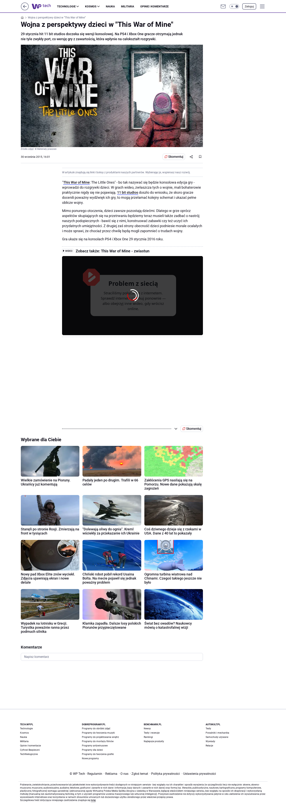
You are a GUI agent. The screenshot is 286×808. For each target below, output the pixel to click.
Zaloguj (249, 6)
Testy (208, 728)
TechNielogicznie (29, 754)
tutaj (93, 800)
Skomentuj (175, 157)
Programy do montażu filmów (98, 741)
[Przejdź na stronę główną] (25, 9)
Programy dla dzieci (92, 750)
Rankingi (148, 737)
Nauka (110, 6)
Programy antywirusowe (95, 745)
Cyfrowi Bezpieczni (30, 750)
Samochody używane (217, 737)
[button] (234, 6)
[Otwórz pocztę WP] (223, 6)
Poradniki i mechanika (217, 732)
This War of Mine (76, 182)
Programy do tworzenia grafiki (98, 754)
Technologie (66, 6)
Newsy (147, 728)
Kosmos (91, 6)
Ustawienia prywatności (199, 774)
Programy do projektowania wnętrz (100, 737)
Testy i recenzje (152, 732)
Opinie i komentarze (154, 6)
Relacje (209, 745)
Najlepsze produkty (154, 741)
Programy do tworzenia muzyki (98, 732)
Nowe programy (90, 758)
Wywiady (210, 741)
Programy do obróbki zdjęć (96, 728)
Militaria (127, 6)
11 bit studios (127, 192)
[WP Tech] (44, 6)
